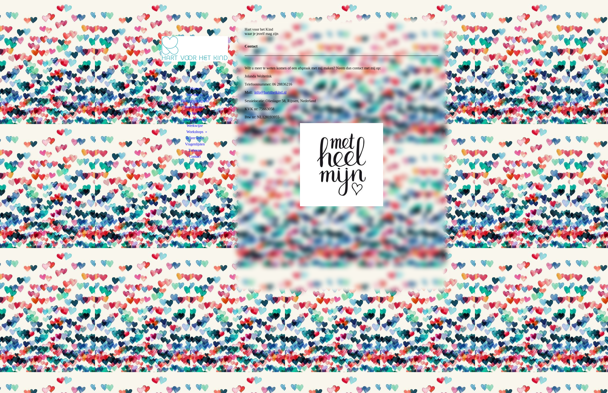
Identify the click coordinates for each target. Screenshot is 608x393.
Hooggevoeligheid (195, 101)
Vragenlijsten (195, 144)
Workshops (194, 132)
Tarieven (194, 150)
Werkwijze (195, 126)
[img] (195, 48)
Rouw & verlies (195, 119)
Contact (195, 156)
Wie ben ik (195, 95)
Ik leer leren (195, 138)
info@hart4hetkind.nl (270, 92)
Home (195, 88)
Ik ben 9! (195, 113)
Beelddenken (195, 107)
